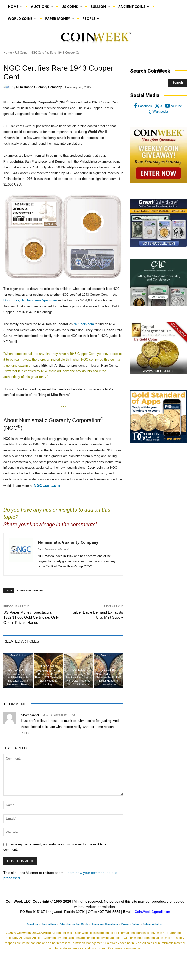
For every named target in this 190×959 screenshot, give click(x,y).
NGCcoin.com (84, 324)
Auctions (78, 669)
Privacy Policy (130, 924)
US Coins (21, 52)
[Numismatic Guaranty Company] (7, 87)
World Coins (17, 669)
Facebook (145, 106)
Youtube (176, 106)
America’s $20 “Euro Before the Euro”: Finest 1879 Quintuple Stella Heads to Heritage (48, 677)
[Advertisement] (158, 481)
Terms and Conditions (105, 924)
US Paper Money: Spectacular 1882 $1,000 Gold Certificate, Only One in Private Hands (31, 617)
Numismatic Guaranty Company (39, 87)
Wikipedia (161, 111)
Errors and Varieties (30, 590)
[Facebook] (135, 106)
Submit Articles (152, 924)
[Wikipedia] (151, 111)
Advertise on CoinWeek (74, 924)
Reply (25, 733)
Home (7, 52)
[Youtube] (167, 106)
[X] (157, 106)
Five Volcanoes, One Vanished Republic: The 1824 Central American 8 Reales (18, 679)
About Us (32, 924)
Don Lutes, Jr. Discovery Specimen (30, 300)
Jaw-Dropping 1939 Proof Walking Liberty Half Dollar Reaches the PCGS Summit (78, 679)
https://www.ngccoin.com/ (53, 549)
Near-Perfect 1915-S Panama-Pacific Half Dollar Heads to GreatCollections (108, 679)
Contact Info (49, 924)
